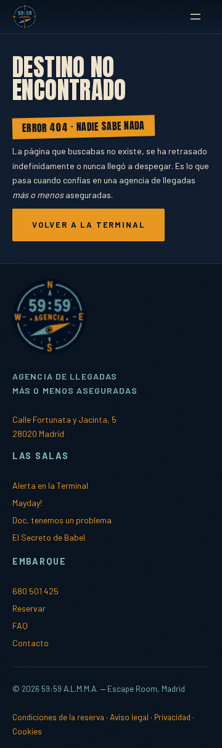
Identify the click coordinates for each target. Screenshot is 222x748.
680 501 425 (35, 591)
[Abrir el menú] (195, 16)
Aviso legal (129, 717)
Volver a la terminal (88, 225)
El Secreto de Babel (48, 537)
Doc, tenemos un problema (62, 520)
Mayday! (27, 502)
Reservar (29, 608)
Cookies (27, 731)
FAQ (20, 625)
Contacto (30, 643)
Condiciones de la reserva (58, 717)
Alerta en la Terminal (50, 485)
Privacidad (172, 717)
